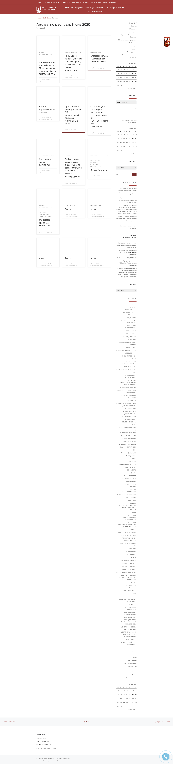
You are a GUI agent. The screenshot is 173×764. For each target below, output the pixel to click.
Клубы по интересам (128, 387)
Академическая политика (130, 314)
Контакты (134, 46)
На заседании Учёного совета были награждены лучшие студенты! (127, 226)
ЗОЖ (135, 372)
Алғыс (68, 208)
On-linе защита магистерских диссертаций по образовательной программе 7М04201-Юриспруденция (73, 168)
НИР (135, 450)
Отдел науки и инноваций (131, 485)
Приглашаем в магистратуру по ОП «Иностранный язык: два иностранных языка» (73, 115)
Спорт (134, 582)
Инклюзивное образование (131, 376)
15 (118, 77)
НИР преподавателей (128, 453)
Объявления (133, 29)
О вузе (134, 473)
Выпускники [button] (120, 7)
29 (118, 85)
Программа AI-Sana (129, 535)
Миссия (134, 672)
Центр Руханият (130, 639)
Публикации (131, 551)
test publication (132, 258)
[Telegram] (167, 42)
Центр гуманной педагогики (130, 608)
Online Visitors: (42, 738)
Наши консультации (128, 447)
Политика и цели (131, 678)
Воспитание (131, 348)
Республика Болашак (128, 560)
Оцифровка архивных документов (44, 222)
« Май (130, 88)
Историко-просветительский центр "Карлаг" (128, 382)
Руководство (132, 32)
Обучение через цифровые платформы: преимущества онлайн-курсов (128, 200)
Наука (134, 425)
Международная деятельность (130, 413)
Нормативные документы (131, 469)
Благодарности (132, 52)
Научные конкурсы (128, 433)
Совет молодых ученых (126, 572)
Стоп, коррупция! (129, 590)
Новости (134, 26)
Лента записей (132, 660)
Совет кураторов (129, 569)
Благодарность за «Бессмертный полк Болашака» (99, 58)
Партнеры (132, 500)
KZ (136, 109)
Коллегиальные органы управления (127, 391)
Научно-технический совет (128, 429)
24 (124, 81)
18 (127, 77)
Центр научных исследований (130, 613)
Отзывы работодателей (127, 494)
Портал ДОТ (133, 23)
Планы (134, 512)
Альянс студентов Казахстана (129, 322)
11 (127, 73)
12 (129, 73)
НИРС (134, 459)
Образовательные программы (127, 40)
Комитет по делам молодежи (129, 397)
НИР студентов (130, 456)
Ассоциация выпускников (131, 327)
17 (124, 77)
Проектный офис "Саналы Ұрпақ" (129, 539)
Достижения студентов (127, 369)
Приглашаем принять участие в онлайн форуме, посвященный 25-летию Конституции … (73, 63)
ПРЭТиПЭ (133, 548)
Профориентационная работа (127, 544)
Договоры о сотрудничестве (129, 362)
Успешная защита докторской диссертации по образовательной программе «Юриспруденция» (126, 219)
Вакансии (132, 340)
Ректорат (133, 557)
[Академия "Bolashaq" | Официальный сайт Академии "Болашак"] (46, 8)
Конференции (131, 409)
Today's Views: (41, 741)
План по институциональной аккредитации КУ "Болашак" (128, 506)
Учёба (134, 596)
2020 (44, 18)
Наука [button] (92, 7)
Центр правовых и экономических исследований (129, 634)
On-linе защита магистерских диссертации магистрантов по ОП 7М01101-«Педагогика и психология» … (99, 116)
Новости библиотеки (128, 465)
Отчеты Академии (129, 497)
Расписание (131, 554)
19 (129, 77)
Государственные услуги (129, 357)
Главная (39, 18)
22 (118, 81)
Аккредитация (131, 318)
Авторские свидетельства (130, 308)
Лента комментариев (130, 663)
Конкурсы (132, 401)
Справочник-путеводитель (131, 586)
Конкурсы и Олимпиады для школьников (126, 405)
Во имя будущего (98, 169)
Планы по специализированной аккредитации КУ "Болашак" (127, 526)
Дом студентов (130, 366)
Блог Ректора (110, 7)
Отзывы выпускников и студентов (129, 56)
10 (124, 73)
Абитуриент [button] (79, 7)
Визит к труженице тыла (47, 108)
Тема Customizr (58, 761)
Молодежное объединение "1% (129, 421)
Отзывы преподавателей (129, 490)
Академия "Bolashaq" (45, 79)
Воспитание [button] (100, 7)
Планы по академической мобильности (130, 517)
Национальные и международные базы (127, 443)
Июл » (135, 88)
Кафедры (134, 49)
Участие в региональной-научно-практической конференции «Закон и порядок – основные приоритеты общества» (127, 272)
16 (121, 77)
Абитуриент (132, 304)
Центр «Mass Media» (94, 11)
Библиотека (133, 43)
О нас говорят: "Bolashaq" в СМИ (129, 477)
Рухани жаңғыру (129, 563)
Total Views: (40, 744)
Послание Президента (127, 532)
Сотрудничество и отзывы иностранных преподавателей (127, 577)
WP (44, 761)
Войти (135, 657)
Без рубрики (131, 331)
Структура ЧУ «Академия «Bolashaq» (129, 36)
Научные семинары (128, 436)
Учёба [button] (87, 7)
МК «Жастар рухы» (129, 417)
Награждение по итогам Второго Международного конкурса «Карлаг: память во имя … (47, 68)
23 (121, 81)
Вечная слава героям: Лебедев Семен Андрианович (127, 245)
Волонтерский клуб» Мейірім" (128, 344)
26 (129, 81)
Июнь (49, 18)
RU (136, 112)
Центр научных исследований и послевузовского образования (129, 621)
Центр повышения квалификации (129, 628)
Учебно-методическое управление (127, 600)
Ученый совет (131, 604)
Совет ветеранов (129, 566)
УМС (135, 593)
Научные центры (129, 439)
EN (136, 115)
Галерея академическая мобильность (129, 121)
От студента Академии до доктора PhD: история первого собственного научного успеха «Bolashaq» (127, 192)
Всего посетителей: (43, 748)
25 (127, 81)
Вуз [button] (72, 7)
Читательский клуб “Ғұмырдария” (128, 643)
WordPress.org (132, 666)
